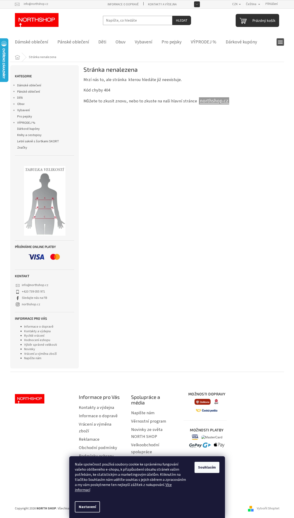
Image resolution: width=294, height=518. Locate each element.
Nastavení (87, 506)
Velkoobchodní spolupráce (145, 448)
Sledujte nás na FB (34, 298)
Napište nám (32, 358)
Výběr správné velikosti (40, 344)
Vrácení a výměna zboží (40, 354)
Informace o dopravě (123, 4)
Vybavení (23, 110)
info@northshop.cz (35, 285)
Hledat (181, 20)
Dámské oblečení (29, 85)
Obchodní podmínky (98, 448)
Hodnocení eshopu (37, 340)
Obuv (21, 104)
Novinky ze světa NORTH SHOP (146, 433)
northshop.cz (31, 304)
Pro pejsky (24, 116)
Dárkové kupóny (28, 129)
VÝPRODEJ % (26, 123)
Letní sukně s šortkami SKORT (38, 141)
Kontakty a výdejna (162, 4)
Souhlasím (207, 467)
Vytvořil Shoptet (268, 508)
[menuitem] (31, 42)
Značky (22, 147)
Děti (20, 97)
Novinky (29, 349)
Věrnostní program (148, 421)
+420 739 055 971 (33, 291)
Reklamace (89, 439)
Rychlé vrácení (34, 335)
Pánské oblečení (28, 91)
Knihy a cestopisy (29, 135)
